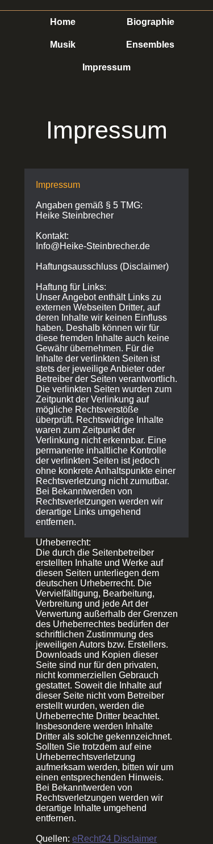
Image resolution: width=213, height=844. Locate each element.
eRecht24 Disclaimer (114, 838)
